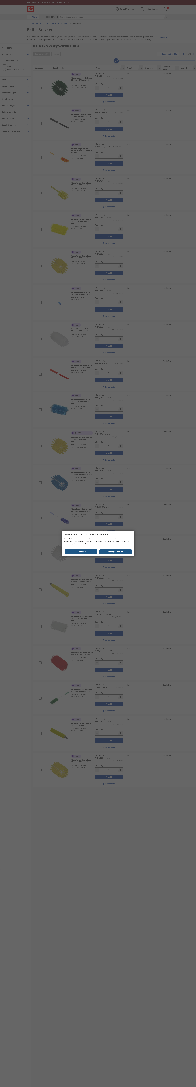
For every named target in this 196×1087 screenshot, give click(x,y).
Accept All (81, 551)
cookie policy (71, 544)
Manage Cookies (115, 551)
